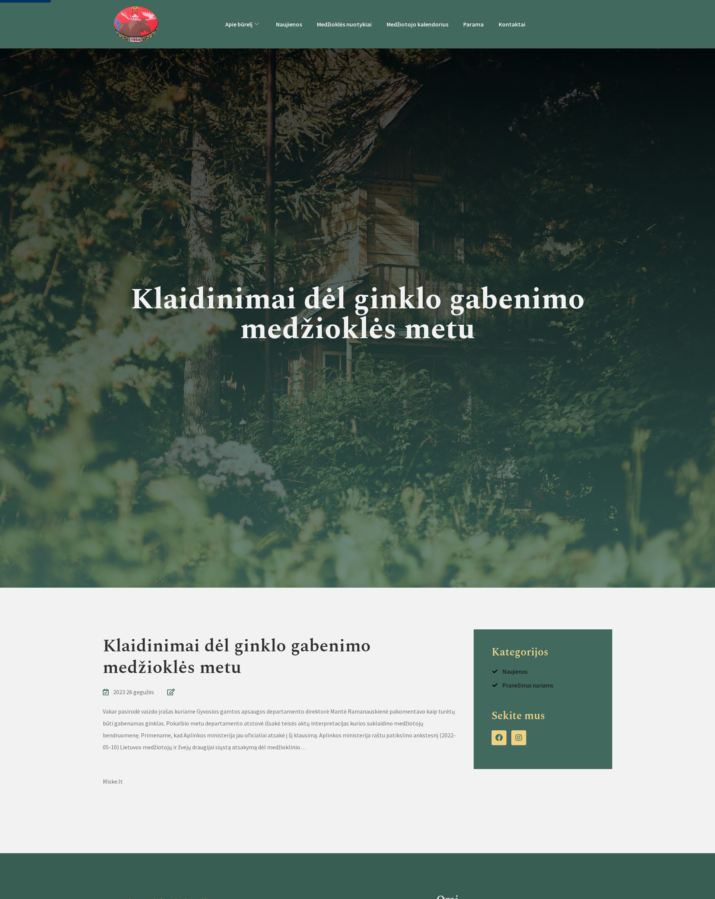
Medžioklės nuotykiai (344, 24)
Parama (473, 24)
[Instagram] (518, 737)
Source (111, 764)
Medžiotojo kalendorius (417, 24)
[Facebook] (499, 737)
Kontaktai (512, 24)
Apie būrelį (238, 24)
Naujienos (289, 24)
